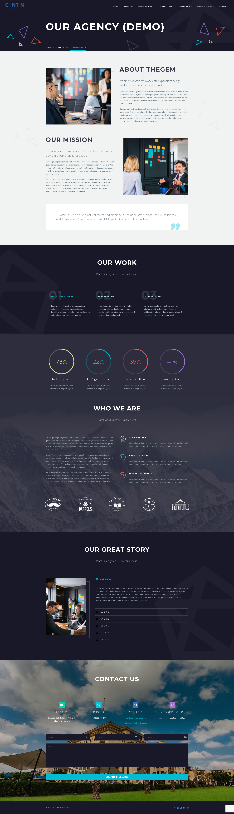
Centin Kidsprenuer (206, 6)
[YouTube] (188, 808)
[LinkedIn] (178, 808)
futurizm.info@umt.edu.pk (136, 723)
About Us (129, 6)
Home (116, 6)
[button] (62, 705)
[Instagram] (184, 808)
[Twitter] (181, 808)
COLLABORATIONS (165, 6)
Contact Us (224, 6)
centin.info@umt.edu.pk (135, 718)
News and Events (185, 6)
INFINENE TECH (65, 807)
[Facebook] (175, 808)
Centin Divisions (145, 6)
